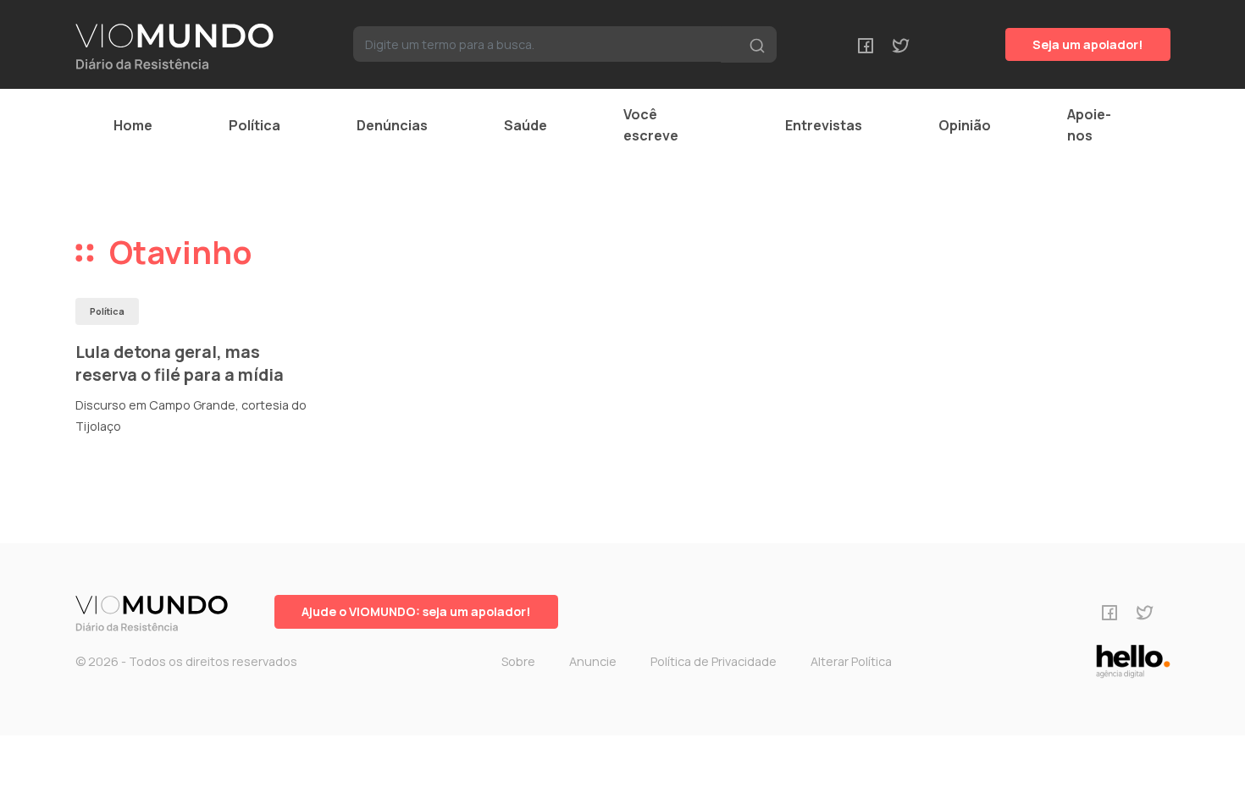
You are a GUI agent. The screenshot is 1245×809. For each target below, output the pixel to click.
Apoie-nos (1089, 125)
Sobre (518, 661)
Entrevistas (823, 125)
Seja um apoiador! (1087, 44)
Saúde (525, 125)
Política (254, 125)
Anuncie (593, 661)
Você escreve (650, 125)
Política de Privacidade (713, 661)
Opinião (964, 125)
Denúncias (392, 125)
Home (132, 125)
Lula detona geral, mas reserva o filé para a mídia (179, 363)
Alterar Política (851, 661)
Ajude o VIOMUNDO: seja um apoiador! (416, 611)
